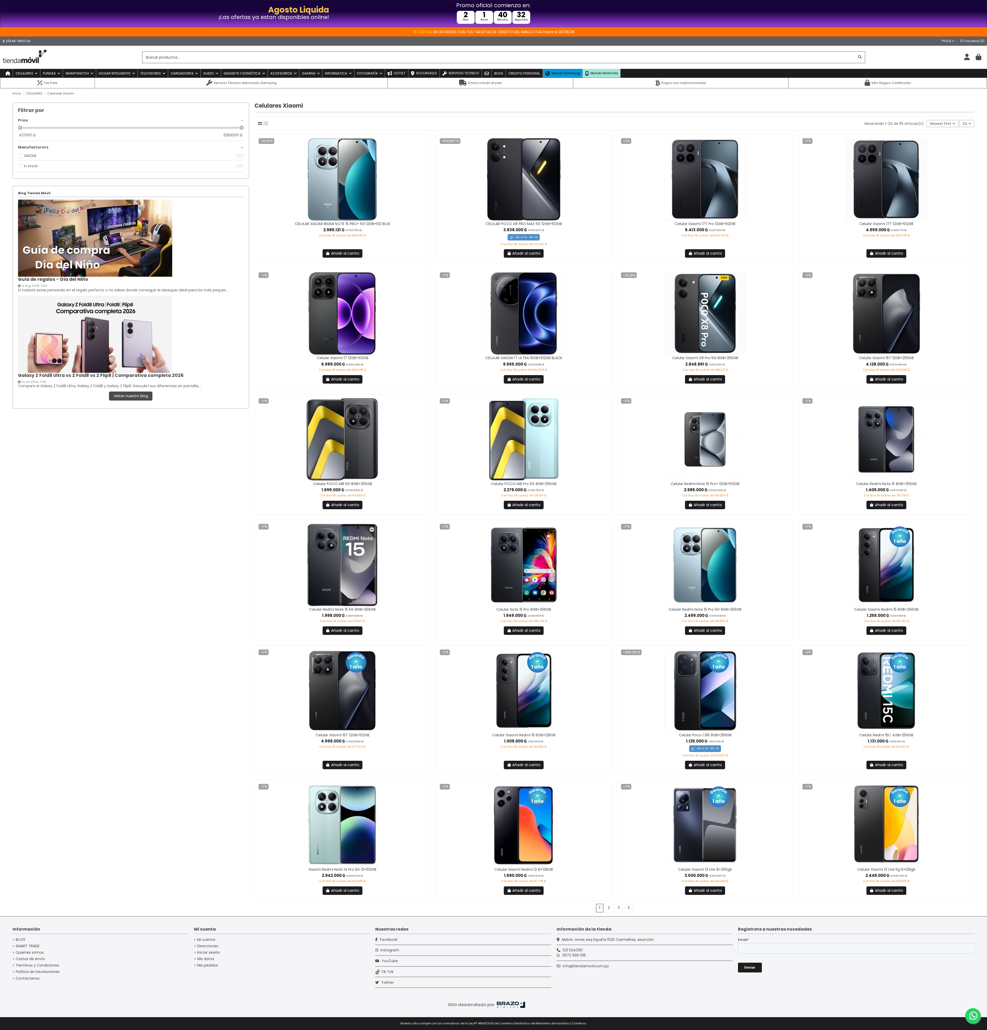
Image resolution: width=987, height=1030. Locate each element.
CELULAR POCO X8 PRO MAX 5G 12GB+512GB (524, 223)
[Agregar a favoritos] (338, 218)
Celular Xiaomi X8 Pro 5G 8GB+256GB (705, 357)
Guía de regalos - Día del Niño (53, 279)
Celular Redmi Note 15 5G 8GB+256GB (342, 609)
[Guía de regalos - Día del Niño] (95, 237)
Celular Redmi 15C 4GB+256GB (886, 735)
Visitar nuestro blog (131, 395)
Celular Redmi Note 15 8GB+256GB (886, 483)
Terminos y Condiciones (37, 965)
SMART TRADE (28, 946)
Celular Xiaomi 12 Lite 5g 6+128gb (886, 869)
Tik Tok (387, 971)
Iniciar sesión (208, 952)
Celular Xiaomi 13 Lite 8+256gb (705, 869)
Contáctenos (28, 978)
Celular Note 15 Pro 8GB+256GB (523, 609)
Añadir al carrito (345, 253)
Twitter (387, 982)
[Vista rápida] (346, 218)
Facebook (388, 939)
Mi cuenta (206, 939)
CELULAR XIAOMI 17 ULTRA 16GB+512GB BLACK (523, 357)
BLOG (20, 939)
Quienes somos (30, 952)
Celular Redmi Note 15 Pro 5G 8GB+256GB (705, 609)
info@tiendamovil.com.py (586, 966)
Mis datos (205, 959)
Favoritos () (974, 41)
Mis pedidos (207, 965)
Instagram (389, 950)
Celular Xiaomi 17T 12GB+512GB (886, 223)
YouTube (389, 960)
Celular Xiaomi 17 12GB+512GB (342, 357)
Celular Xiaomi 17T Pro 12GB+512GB (705, 223)
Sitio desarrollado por (472, 1004)
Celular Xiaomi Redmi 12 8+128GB (524, 869)
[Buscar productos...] (859, 57)
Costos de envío (30, 959)
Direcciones (207, 946)
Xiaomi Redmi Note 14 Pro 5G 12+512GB (342, 869)
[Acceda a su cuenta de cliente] (967, 57)
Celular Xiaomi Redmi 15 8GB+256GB (886, 609)
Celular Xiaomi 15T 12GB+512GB (342, 735)
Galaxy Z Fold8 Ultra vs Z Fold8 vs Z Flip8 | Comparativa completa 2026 (101, 375)
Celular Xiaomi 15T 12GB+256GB (886, 357)
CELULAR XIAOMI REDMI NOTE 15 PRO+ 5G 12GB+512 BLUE (342, 223)
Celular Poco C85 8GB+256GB (705, 735)
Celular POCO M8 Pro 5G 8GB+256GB (523, 483)
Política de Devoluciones (38, 971)
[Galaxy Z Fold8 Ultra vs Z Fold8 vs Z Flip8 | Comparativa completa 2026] (95, 334)
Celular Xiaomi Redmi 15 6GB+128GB (523, 735)
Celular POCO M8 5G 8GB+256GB (342, 483)
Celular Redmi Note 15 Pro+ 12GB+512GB (705, 483)
